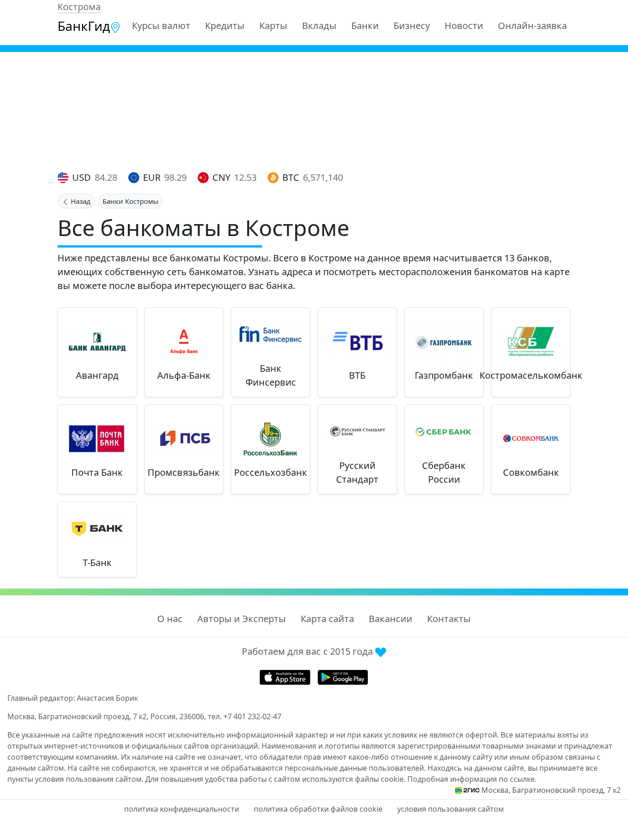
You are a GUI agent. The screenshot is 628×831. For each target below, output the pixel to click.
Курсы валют (161, 25)
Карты (273, 25)
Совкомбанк (531, 472)
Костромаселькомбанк (531, 375)
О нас (170, 618)
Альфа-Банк (184, 375)
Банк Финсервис (270, 375)
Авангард (97, 375)
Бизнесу (412, 25)
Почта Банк (97, 472)
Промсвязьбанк (184, 472)
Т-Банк (97, 562)
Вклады (319, 25)
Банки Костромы (131, 201)
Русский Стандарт (357, 472)
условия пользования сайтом (450, 809)
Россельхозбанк (270, 472)
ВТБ (357, 375)
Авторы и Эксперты (241, 618)
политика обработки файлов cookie (318, 809)
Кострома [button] (79, 6)
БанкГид (83, 26)
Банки (365, 25)
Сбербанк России (444, 472)
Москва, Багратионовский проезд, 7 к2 (551, 790)
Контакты (449, 618)
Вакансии (390, 618)
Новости (464, 25)
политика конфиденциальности (181, 809)
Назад (80, 201)
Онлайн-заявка (532, 25)
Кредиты (225, 25)
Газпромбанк (444, 375)
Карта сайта (327, 618)
